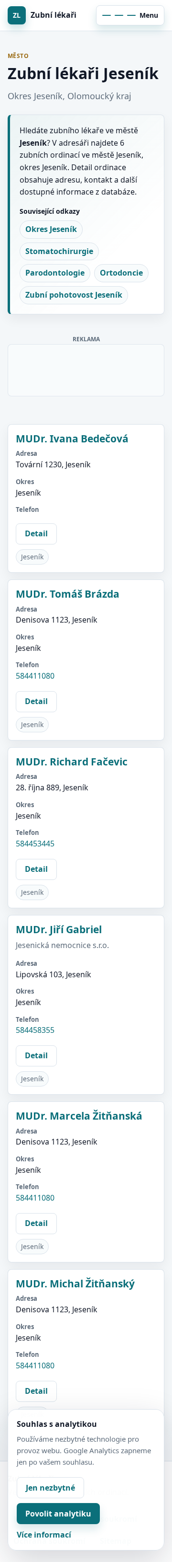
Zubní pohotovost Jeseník (73, 294)
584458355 (35, 1030)
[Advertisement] (86, 369)
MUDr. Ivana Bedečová (72, 438)
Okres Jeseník (51, 229)
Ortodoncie (121, 272)
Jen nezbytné (50, 1487)
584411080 (35, 676)
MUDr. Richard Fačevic (72, 761)
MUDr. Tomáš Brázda (67, 594)
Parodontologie (55, 272)
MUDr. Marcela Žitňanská (79, 1115)
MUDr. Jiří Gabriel (59, 929)
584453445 (35, 843)
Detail (36, 533)
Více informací (44, 1534)
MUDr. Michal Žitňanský (75, 1283)
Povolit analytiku (58, 1513)
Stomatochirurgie (59, 251)
